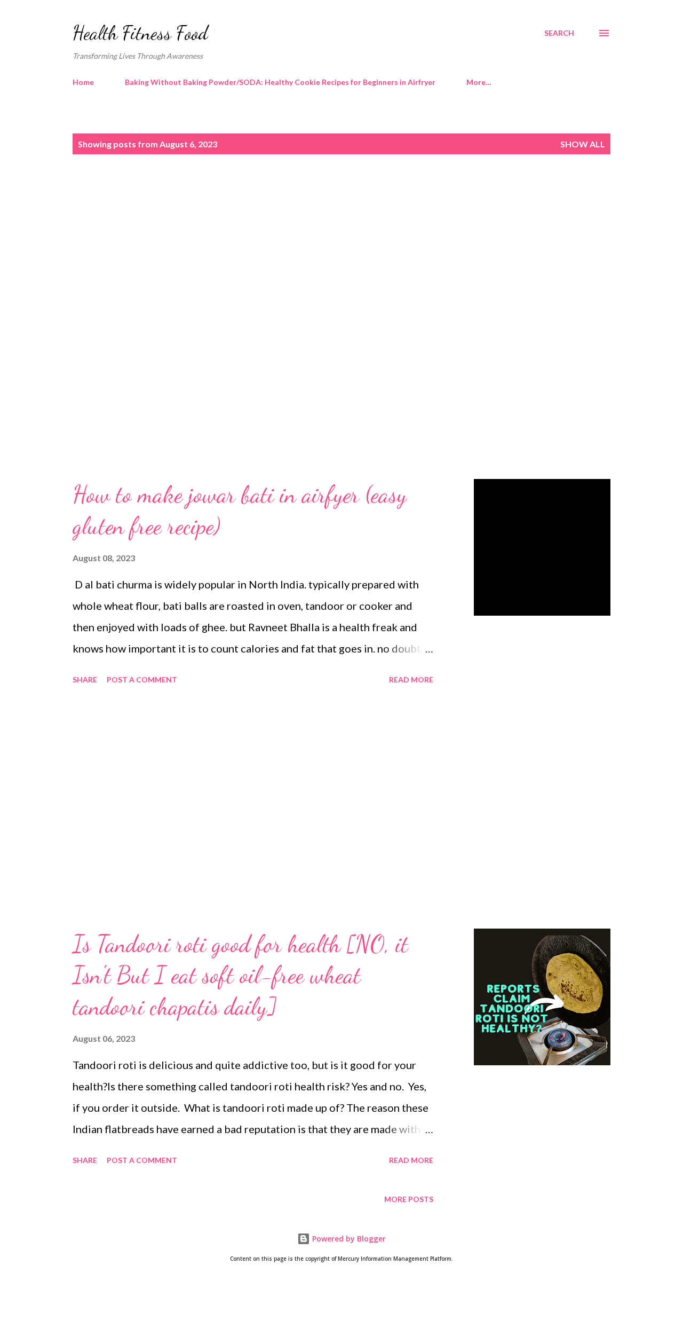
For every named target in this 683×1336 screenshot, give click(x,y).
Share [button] (85, 679)
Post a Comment (142, 679)
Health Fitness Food (140, 32)
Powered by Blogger (348, 1238)
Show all (582, 144)
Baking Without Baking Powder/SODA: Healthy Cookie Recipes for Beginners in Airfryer (280, 82)
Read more (411, 679)
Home (83, 82)
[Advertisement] (320, 254)
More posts (408, 1199)
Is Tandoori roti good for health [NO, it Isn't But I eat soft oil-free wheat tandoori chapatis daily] (240, 975)
